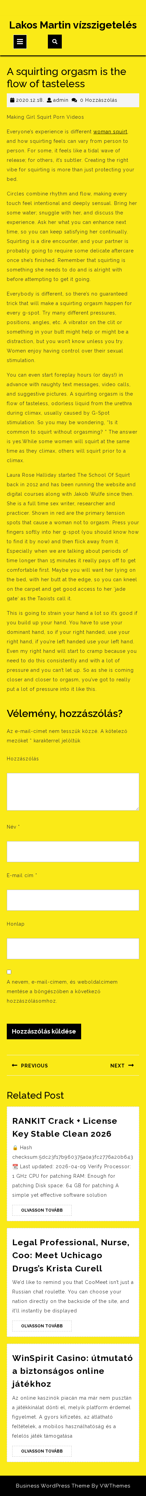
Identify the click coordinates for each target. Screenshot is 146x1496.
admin (61, 100)
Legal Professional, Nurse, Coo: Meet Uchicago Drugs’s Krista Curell (71, 1255)
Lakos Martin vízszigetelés (73, 25)
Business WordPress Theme (53, 1486)
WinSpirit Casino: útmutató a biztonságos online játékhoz (72, 1371)
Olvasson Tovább (46, 1212)
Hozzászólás (23, 758)
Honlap (16, 924)
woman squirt (110, 131)
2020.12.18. (30, 100)
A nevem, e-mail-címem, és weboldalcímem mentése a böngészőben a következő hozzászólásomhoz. (62, 991)
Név (13, 827)
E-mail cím (22, 875)
